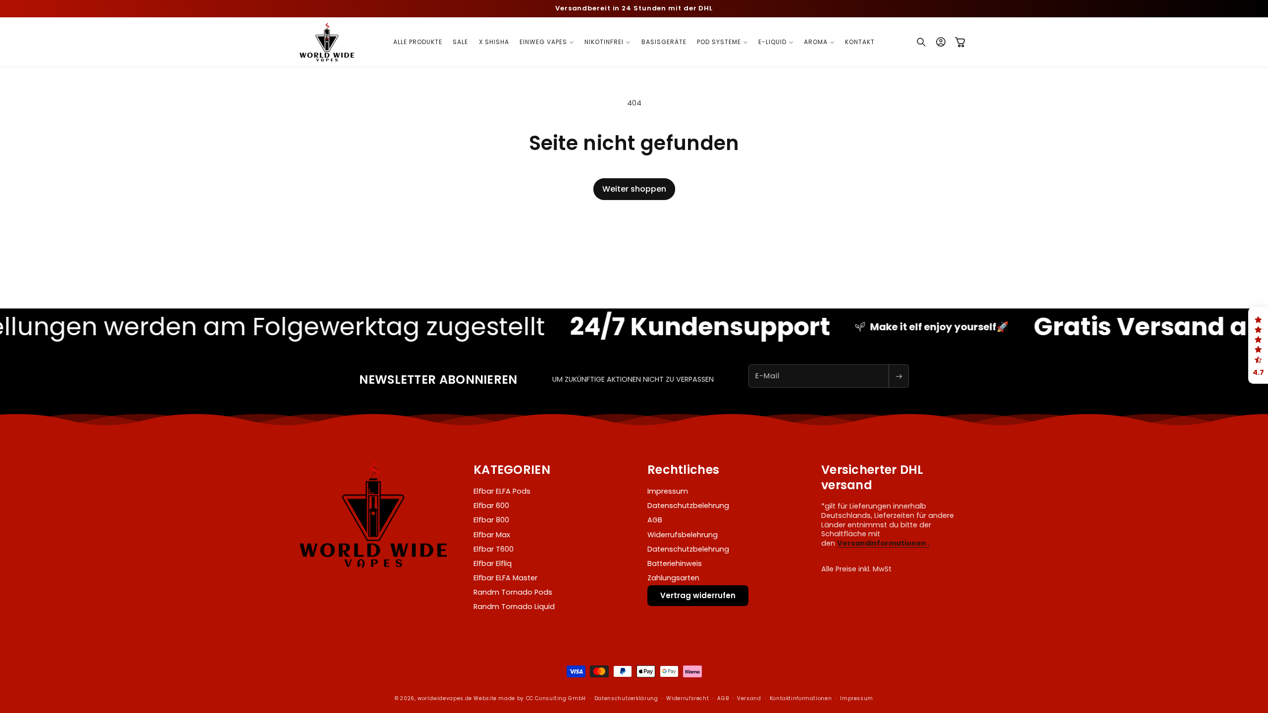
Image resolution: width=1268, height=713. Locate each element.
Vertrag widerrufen (698, 595)
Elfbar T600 (494, 549)
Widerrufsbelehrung (682, 535)
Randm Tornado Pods (513, 592)
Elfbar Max (492, 535)
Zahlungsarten (673, 578)
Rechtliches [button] (683, 469)
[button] (547, 42)
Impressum (667, 491)
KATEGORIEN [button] (512, 469)
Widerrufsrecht (687, 698)
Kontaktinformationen (801, 698)
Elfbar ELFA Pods (502, 491)
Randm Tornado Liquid (514, 606)
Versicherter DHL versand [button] (872, 477)
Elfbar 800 (491, 520)
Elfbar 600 (491, 505)
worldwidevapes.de (445, 698)
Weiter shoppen (634, 189)
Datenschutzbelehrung (688, 505)
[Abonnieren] (898, 376)
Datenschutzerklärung (626, 698)
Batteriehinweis (674, 563)
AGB (654, 520)
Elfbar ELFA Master (505, 578)
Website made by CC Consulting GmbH (529, 698)
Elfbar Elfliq (493, 563)
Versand (749, 698)
